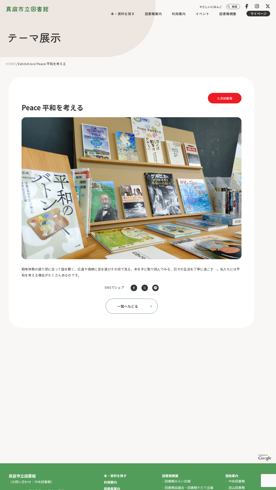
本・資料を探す (123, 13)
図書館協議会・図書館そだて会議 (189, 487)
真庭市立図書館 (27, 9)
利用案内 (178, 13)
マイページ (258, 13)
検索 (234, 7)
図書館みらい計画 (178, 481)
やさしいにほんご (210, 7)
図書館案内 (153, 13)
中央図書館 (237, 481)
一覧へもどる (127, 306)
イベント (202, 13)
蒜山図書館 (237, 487)
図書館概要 (227, 13)
